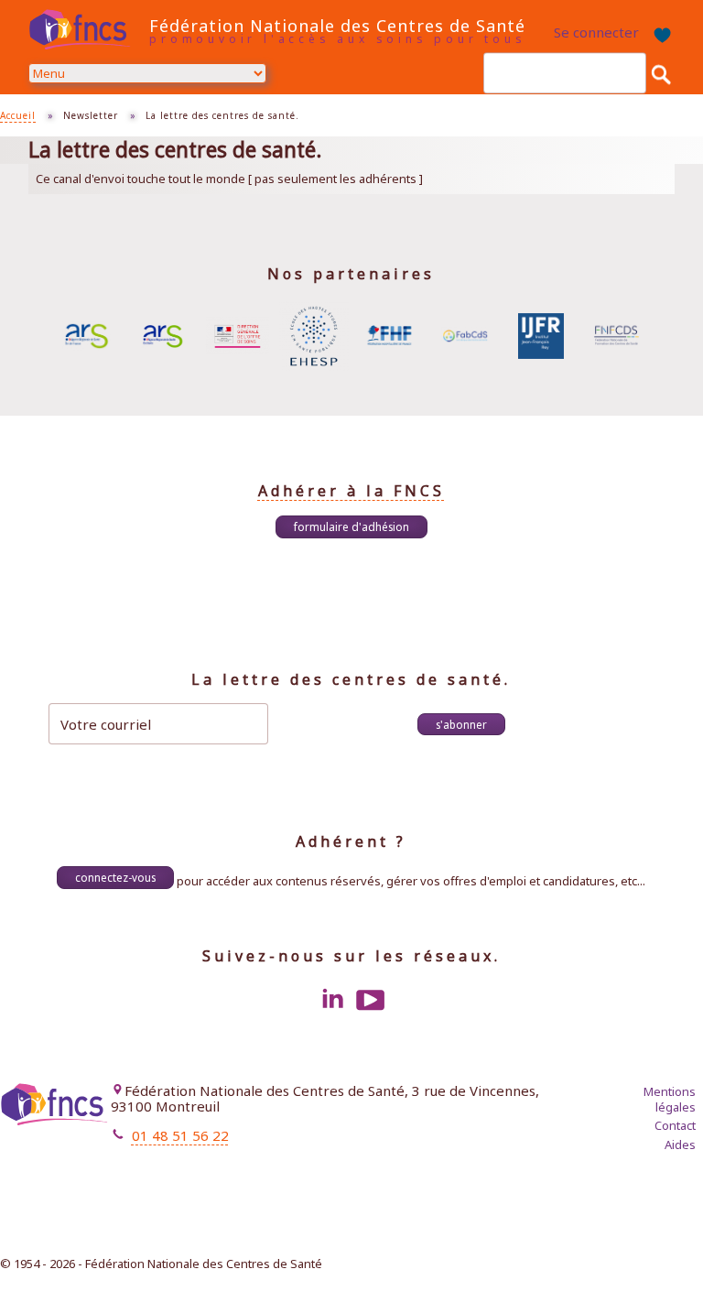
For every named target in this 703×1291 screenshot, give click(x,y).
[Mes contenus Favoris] (661, 32)
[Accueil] (84, 29)
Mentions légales (670, 1099)
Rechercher (661, 73)
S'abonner (461, 724)
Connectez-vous (115, 877)
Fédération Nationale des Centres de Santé (337, 25)
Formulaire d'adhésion (351, 526)
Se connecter (596, 32)
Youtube (371, 1000)
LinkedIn (332, 1000)
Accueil (18, 115)
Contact (675, 1125)
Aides (680, 1144)
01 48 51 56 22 (180, 1135)
